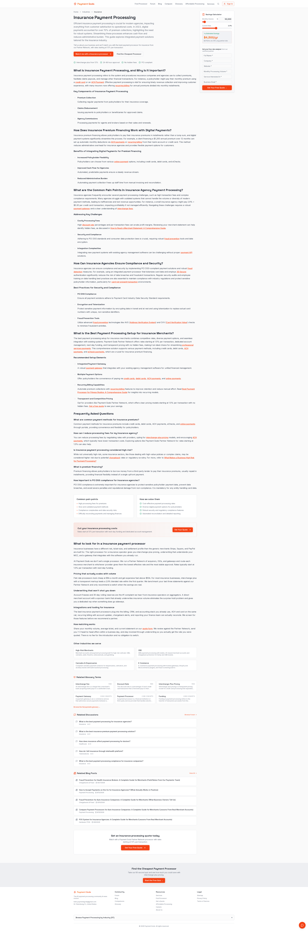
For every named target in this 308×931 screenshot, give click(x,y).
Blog (160, 4)
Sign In (230, 4)
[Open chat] (302, 925)
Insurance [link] (98, 12)
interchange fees (125, 208)
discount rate (88, 225)
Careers (159, 907)
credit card (80, 82)
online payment (121, 161)
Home (76, 12)
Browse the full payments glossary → (87, 707)
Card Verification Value (176, 322)
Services (210, 4)
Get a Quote (160, 901)
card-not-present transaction (125, 282)
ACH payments (118, 142)
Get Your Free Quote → (217, 88)
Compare (168, 4)
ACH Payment (97, 82)
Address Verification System (143, 322)
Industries (86, 12)
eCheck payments (96, 352)
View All (192, 773)
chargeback (114, 457)
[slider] (204, 22)
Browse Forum (190, 715)
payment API (186, 252)
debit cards (141, 378)
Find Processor (141, 4)
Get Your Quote (181, 530)
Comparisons (119, 901)
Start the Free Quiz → (154, 880)
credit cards (129, 378)
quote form (147, 628)
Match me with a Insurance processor (92, 54)
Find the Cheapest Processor (129, 54)
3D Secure (181, 272)
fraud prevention (172, 238)
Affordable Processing (195, 4)
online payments (173, 378)
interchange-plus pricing (157, 437)
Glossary (179, 4)
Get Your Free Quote (133, 848)
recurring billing (122, 85)
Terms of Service (203, 901)
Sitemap (200, 895)
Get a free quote (96, 406)
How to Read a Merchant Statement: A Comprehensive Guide (138, 228)
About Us (159, 910)
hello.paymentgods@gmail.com (85, 902)
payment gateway (82, 208)
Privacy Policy (202, 898)
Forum (152, 4)
